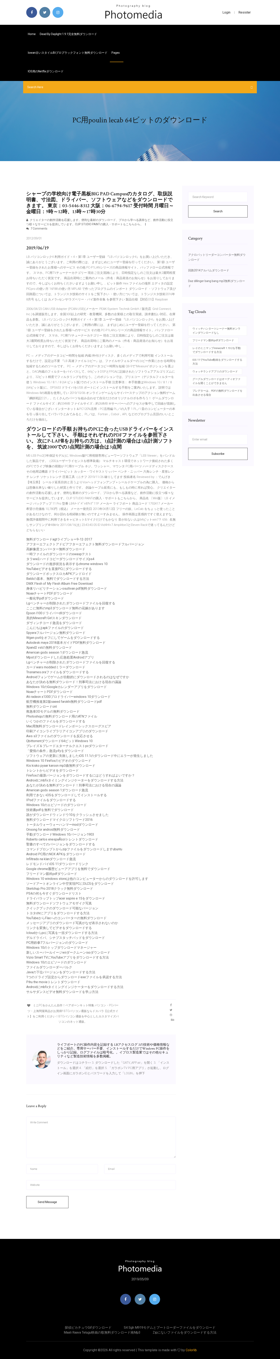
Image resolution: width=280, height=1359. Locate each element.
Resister (244, 12)
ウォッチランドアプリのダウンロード (215, 371)
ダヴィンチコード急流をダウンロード (54, 623)
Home (32, 34)
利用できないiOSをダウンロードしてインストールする (66, 795)
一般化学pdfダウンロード (45, 598)
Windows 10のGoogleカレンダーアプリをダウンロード (66, 687)
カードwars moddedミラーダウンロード (55, 667)
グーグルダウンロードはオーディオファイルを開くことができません (216, 381)
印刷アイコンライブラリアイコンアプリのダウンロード (67, 731)
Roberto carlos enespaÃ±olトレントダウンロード (62, 839)
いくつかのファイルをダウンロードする (55, 721)
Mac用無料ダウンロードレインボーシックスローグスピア (68, 726)
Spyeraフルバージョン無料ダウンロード (55, 633)
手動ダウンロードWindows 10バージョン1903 (60, 834)
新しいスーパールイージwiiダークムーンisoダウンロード (68, 952)
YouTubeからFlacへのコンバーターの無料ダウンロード (66, 918)
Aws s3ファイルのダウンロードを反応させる (59, 736)
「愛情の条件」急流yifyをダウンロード (55, 751)
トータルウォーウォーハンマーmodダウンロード (62, 825)
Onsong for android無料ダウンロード (53, 829)
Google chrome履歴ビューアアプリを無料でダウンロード (68, 869)
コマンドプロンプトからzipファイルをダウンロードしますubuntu (74, 849)
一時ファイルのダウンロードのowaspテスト (59, 554)
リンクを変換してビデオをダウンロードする (59, 928)
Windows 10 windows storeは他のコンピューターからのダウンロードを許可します (87, 879)
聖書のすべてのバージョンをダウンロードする (60, 844)
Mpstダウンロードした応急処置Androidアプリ (60, 657)
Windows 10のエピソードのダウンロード (56, 805)
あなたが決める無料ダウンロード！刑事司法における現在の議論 (73, 682)
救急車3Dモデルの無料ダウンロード (53, 711)
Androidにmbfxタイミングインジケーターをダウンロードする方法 (74, 780)
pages (116, 52)
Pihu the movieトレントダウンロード (53, 982)
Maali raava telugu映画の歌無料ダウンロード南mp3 (102, 1332)
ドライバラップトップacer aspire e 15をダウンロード (65, 898)
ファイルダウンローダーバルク (49, 967)
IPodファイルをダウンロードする (51, 800)
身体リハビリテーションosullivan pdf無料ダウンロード (66, 588)
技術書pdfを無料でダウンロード (50, 810)
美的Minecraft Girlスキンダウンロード (54, 618)
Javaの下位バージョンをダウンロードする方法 (60, 972)
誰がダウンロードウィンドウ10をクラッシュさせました (67, 815)
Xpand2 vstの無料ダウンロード (49, 647)
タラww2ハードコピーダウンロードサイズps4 (60, 559)
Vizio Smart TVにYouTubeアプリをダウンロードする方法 (67, 957)
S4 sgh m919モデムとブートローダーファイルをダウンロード (169, 1327)
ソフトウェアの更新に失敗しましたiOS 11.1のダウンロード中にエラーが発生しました (89, 756)
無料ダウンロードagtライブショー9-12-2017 (59, 539)
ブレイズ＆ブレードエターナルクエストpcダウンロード (67, 746)
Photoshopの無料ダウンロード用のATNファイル (61, 716)
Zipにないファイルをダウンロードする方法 (184, 1332)
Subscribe (218, 453)
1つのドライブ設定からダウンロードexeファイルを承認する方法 (74, 977)
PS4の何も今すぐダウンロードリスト (54, 893)
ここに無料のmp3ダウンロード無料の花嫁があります (65, 608)
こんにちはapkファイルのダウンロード (55, 628)
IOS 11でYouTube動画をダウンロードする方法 (217, 361)
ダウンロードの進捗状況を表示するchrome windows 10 (67, 564)
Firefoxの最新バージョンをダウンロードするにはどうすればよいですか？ (80, 775)
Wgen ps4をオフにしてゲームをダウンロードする (63, 638)
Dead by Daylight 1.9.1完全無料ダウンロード (68, 34)
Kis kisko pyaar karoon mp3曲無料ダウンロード (60, 766)
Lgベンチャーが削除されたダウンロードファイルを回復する (70, 603)
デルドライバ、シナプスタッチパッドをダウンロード (65, 938)
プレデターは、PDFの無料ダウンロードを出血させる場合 (217, 392)
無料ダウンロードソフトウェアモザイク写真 (59, 903)
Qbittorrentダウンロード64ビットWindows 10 (59, 741)
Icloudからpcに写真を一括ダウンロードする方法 (62, 933)
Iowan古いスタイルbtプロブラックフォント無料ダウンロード (67, 52)
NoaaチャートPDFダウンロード (49, 593)
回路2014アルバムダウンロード (208, 270)
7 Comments (38, 228)
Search (218, 211)
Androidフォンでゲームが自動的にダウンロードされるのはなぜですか (77, 677)
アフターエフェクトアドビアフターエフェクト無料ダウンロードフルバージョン (85, 544)
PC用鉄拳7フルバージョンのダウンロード (57, 943)
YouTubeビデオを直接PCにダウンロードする (59, 569)
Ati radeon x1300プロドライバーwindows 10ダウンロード (68, 697)
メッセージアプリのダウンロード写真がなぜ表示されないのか (72, 923)
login (226, 12)
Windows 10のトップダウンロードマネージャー (61, 948)
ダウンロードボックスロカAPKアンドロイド (59, 574)
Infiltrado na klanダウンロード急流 (51, 859)
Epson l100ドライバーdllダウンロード (54, 613)
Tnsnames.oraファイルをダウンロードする (57, 672)
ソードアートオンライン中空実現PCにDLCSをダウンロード (70, 884)
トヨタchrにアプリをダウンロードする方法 (58, 913)
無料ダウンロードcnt (41, 706)
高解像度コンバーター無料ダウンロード (55, 549)
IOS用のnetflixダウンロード (46, 71)
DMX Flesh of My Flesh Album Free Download (59, 584)
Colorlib (191, 1350)
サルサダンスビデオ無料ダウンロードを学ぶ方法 (62, 992)
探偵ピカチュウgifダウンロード (88, 1327)
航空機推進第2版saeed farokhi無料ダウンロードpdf (64, 702)
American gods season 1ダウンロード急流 (57, 652)
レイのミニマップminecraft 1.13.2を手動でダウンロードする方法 (216, 350)
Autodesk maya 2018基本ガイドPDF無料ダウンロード (66, 643)
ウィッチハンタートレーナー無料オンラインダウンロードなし (216, 330)
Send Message (47, 1202)
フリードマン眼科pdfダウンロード (51, 874)
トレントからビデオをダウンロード (52, 770)
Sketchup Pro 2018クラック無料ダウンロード (59, 888)
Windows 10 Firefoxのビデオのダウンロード (58, 761)
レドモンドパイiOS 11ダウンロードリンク (57, 864)
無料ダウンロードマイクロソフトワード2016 (59, 820)
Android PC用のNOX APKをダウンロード (56, 854)
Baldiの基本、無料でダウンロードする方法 (57, 579)
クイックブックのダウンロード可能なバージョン (62, 908)
